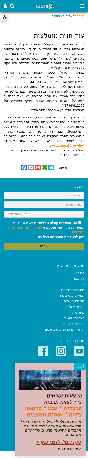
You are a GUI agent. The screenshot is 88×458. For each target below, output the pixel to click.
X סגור (80, 366)
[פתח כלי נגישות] (3, 16)
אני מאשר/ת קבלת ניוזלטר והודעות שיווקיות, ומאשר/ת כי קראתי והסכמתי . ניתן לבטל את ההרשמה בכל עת (46, 230)
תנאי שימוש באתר (71, 295)
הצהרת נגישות (74, 318)
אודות (80, 284)
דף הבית (79, 16)
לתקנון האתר (32, 227)
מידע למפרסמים (72, 290)
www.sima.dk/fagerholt (67, 145)
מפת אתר (77, 312)
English (79, 273)
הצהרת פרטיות (73, 324)
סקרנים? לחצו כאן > (58, 442)
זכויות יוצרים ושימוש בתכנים (64, 329)
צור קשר (78, 278)
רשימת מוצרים (74, 301)
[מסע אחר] (44, 6)
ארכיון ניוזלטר (75, 307)
